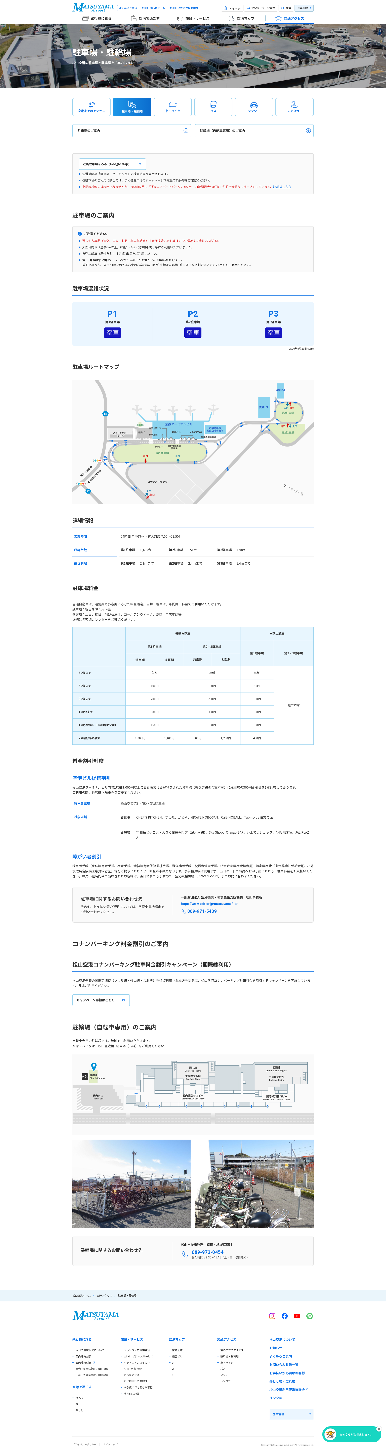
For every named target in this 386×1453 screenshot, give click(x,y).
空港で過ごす (82, 1387)
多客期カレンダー (95, 619)
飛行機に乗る (82, 1339)
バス (213, 111)
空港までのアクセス (91, 111)
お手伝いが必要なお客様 (184, 8)
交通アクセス (104, 1295)
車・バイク (172, 111)
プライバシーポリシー (84, 1444)
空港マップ (177, 1339)
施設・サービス (132, 1339)
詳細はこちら (282, 187)
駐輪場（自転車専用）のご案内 (222, 130)
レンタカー (294, 111)
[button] (232, 8)
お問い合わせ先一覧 (153, 8)
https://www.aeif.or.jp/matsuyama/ (207, 904)
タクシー (254, 111)
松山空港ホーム (81, 1295)
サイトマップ (110, 1444)
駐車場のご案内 (89, 130)
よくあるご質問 (128, 8)
